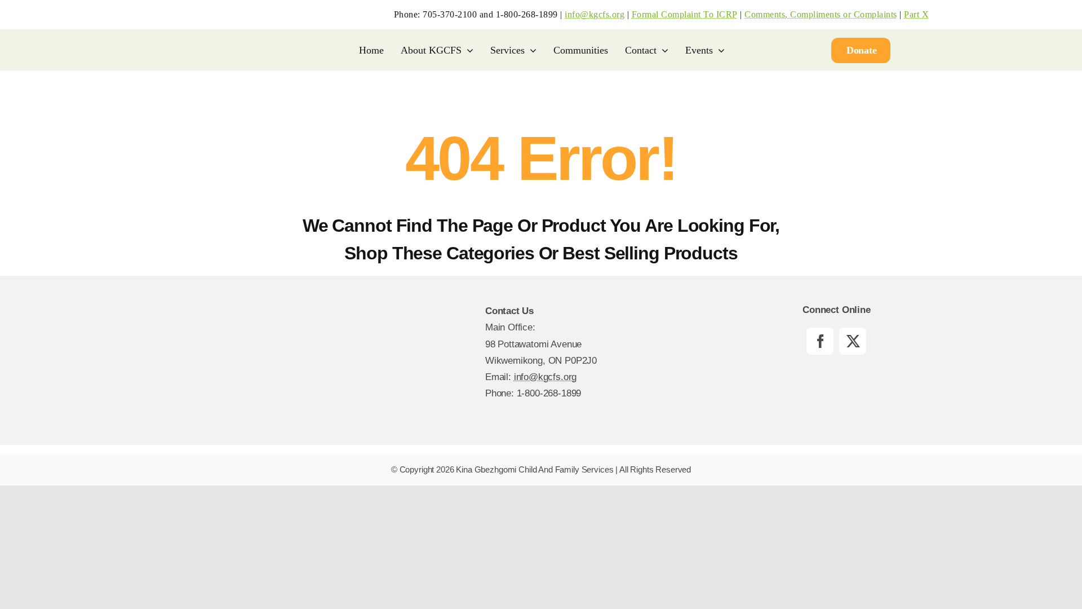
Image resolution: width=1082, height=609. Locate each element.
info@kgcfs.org (594, 14)
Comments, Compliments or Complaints (820, 14)
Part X (916, 14)
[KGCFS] (184, 13)
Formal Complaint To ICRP (685, 14)
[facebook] (819, 341)
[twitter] (852, 341)
